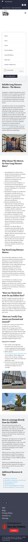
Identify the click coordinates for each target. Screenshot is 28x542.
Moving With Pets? (9, 484)
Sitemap (5, 518)
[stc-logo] (14, 524)
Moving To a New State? (11, 478)
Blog (3, 510)
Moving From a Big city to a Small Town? (15, 480)
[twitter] (25, 5)
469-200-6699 (8, 1)
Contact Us (6, 515)
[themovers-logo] (5, 10)
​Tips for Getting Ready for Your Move (14, 485)
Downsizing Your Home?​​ (11, 482)
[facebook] (23, 5)
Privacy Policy (7, 513)
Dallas (20, 125)
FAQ (3, 508)
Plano (7, 127)
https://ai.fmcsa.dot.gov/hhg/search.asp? (15, 353)
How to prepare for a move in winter (14, 487)
